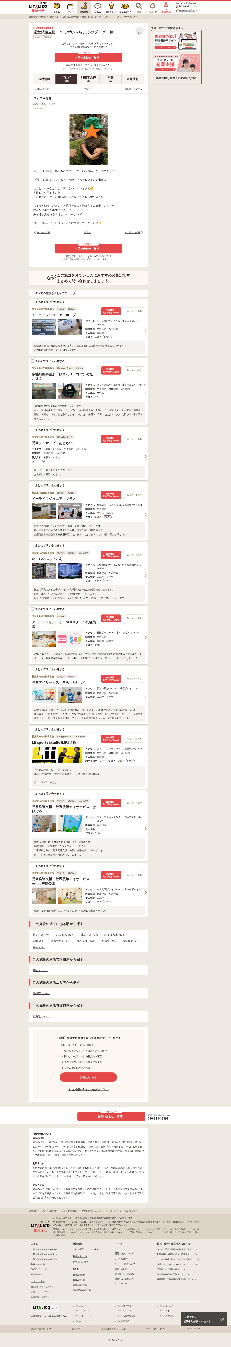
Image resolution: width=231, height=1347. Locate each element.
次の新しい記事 (132, 88)
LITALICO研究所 (122, 1320)
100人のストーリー (40, 1274)
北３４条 (89, 935)
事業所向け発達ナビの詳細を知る (176, 78)
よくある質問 (121, 1259)
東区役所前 (60, 941)
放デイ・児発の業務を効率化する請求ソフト (177, 1249)
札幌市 (40, 993)
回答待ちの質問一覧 (82, 1289)
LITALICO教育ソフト (82, 1315)
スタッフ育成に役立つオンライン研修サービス (178, 1259)
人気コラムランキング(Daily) (44, 1259)
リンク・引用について (125, 1264)
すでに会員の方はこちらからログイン (88, 1089)
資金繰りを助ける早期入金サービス (173, 1274)
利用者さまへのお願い (125, 1274)
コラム (34, 1243)
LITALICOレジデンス (82, 1320)
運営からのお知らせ (124, 1279)
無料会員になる (88, 1077)
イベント (119, 1243)
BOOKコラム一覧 (39, 1269)
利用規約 (76, 1329)
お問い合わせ (121, 1269)
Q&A (75, 1269)
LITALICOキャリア (165, 1305)
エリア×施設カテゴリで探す (85, 1249)
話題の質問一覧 (80, 1284)
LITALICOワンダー (123, 1310)
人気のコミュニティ (40, 1292)
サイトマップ (121, 1283)
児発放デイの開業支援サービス (171, 1269)
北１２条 (85, 941)
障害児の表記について (41, 1329)
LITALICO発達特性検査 (125, 1315)
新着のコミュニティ (40, 1296)
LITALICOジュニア (81, 1310)
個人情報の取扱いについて (113, 1329)
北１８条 (64, 935)
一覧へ (87, 88)
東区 (39, 970)
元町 (38, 941)
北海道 (41, 1016)
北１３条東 (114, 935)
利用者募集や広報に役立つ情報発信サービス (177, 1254)
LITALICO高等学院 (165, 1315)
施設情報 (77, 1243)
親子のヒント (80, 1256)
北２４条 (41, 935)
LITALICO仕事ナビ (123, 1305)
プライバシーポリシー (157, 1329)
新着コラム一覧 (38, 1264)
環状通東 (130, 941)
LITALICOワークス (81, 1305)
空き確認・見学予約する (111, 311)
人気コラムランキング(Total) (44, 1249)
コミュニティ (38, 1281)
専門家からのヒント (82, 1262)
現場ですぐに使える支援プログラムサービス (177, 1264)
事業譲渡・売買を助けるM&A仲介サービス (176, 1279)
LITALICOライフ (164, 1310)
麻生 (38, 947)
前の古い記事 (43, 88)
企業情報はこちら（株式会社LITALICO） (49, 1316)
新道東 (108, 941)
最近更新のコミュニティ (42, 1287)
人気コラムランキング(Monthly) (45, 1254)
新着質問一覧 (79, 1279)
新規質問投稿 (79, 1274)
